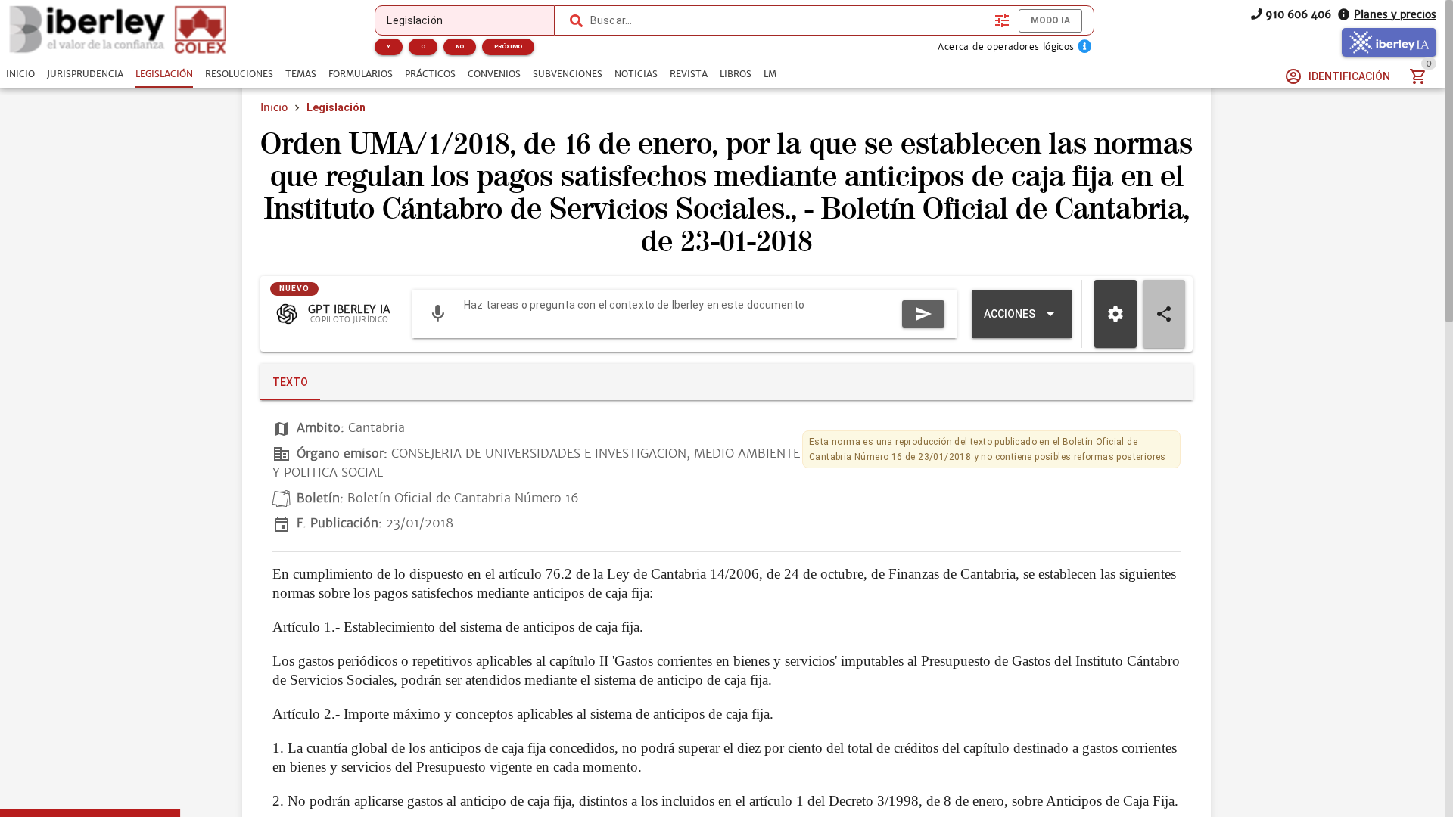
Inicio (274, 107)
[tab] (20, 74)
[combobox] (788, 20)
